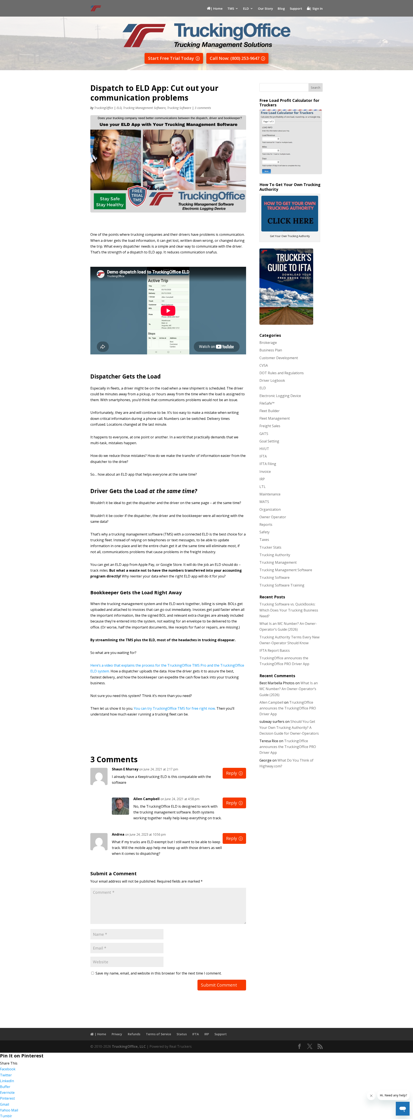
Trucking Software (179, 108)
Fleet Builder (269, 410)
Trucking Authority (274, 555)
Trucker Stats (270, 547)
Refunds (134, 1034)
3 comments (203, 108)
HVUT (264, 448)
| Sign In (316, 8)
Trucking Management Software (144, 108)
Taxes (264, 539)
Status (182, 1034)
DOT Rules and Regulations (281, 373)
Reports (265, 524)
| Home (217, 8)
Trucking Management (278, 562)
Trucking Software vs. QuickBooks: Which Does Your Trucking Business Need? (288, 610)
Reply (231, 773)
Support (296, 8)
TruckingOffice (103, 108)
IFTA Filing (267, 463)
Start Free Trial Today (171, 58)
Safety (264, 532)
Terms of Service (158, 1034)
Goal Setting (269, 441)
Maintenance (269, 494)
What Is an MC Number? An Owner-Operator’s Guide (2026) (288, 689)
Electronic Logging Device (280, 395)
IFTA (263, 456)
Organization (270, 509)
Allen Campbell (146, 798)
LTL (262, 486)
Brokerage (268, 342)
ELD (246, 8)
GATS (263, 433)
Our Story (265, 8)
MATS (264, 501)
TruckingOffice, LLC (129, 1046)
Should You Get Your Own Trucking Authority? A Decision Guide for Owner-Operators (289, 727)
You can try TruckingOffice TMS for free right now (174, 708)
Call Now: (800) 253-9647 (234, 58)
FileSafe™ (266, 403)
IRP (262, 479)
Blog (281, 8)
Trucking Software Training (281, 585)
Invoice (265, 471)
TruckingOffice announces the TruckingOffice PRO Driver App (287, 708)
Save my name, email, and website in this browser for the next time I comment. (159, 973)
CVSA (263, 365)
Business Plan (270, 350)
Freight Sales (269, 426)
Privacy (117, 1034)
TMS (230, 8)
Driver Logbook (272, 380)
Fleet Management (274, 418)
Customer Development (278, 357)
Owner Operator (272, 517)
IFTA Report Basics (274, 650)
